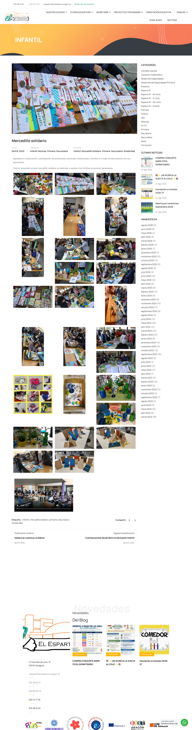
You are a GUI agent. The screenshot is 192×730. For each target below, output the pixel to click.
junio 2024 (146, 319)
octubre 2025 (147, 260)
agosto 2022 (147, 401)
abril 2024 (145, 326)
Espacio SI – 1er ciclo (150, 94)
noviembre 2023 (148, 346)
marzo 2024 (146, 330)
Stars (143, 141)
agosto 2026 (147, 225)
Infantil (33, 151)
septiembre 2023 (149, 354)
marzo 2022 (146, 416)
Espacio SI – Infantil (150, 106)
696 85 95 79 (35, 691)
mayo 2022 (146, 409)
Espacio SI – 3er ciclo (151, 102)
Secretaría (102, 12)
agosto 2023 (147, 358)
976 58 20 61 (18, 4)
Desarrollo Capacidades (152, 78)
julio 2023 (145, 362)
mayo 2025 (146, 279)
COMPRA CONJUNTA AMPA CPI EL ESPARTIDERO (165, 161)
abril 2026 (146, 236)
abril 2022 (145, 412)
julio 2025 (145, 272)
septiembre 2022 (149, 397)
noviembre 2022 (148, 389)
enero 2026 (146, 248)
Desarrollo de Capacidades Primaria (158, 82)
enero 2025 (146, 295)
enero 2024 (146, 338)
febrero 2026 (147, 244)
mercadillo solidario (91, 151)
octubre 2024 (147, 307)
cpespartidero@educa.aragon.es (57, 4)
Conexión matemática (151, 74)
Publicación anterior (24, 533)
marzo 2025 (146, 287)
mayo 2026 (146, 233)
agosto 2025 (147, 268)
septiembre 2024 (149, 311)
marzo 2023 (146, 377)
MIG (143, 117)
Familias (181, 12)
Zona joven (146, 145)
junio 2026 (146, 229)
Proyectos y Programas (127, 12)
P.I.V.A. (144, 125)
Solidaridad (129, 151)
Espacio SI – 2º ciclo (150, 98)
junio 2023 (146, 366)
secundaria (117, 151)
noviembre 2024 (148, 303)
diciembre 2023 (148, 342)
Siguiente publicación (124, 533)
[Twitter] (135, 520)
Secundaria (62, 151)
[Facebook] (129, 520)
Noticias (172, 20)
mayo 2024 (146, 323)
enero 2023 (146, 385)
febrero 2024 (147, 334)
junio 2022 (146, 405)
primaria (106, 151)
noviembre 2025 (148, 256)
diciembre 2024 (148, 299)
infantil (77, 151)
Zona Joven (155, 20)
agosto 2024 (147, 315)
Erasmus (145, 86)
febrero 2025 (147, 291)
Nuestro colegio (55, 12)
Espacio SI (146, 90)
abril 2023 (145, 373)
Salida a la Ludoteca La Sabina (29, 537)
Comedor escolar (149, 70)
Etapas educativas (80, 12)
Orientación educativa (158, 12)
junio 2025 (146, 276)
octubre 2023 (147, 350)
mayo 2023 (146, 369)
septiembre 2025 (149, 264)
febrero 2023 (147, 381)
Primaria (51, 151)
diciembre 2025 (148, 252)
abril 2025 (145, 283)
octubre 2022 (147, 393)
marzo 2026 (146, 240)
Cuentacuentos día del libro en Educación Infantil (109, 537)
